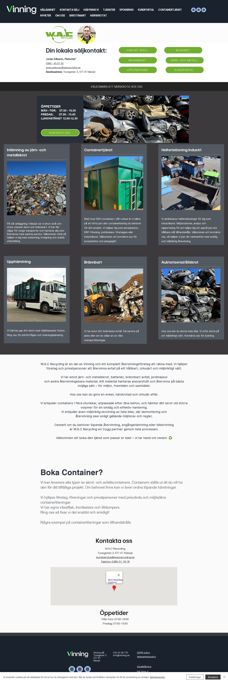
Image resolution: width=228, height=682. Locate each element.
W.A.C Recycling (115, 548)
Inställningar (195, 677)
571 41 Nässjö (96, 659)
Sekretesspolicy (157, 677)
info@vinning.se (121, 655)
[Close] (224, 677)
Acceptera (213, 677)
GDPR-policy (143, 652)
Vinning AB (98, 652)
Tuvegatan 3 (99, 655)
